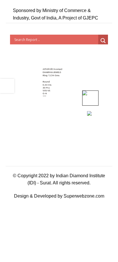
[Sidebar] (7, 86)
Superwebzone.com (84, 196)
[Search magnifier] (103, 41)
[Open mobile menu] (106, 14)
